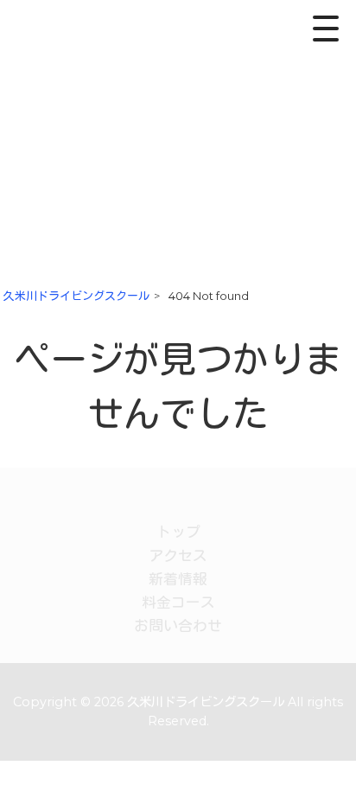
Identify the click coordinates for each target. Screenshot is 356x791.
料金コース (178, 602)
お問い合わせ (178, 626)
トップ (178, 531)
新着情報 (178, 579)
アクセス (178, 556)
